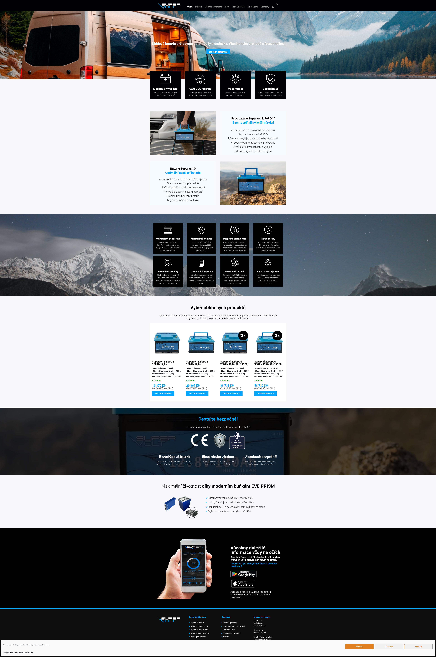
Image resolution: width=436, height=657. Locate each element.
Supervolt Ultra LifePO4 (199, 630)
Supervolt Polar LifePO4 (199, 626)
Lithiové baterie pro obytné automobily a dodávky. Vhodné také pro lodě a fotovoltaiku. (218, 44)
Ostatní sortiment (213, 7)
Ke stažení (253, 7)
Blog (227, 7)
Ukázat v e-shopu (163, 393)
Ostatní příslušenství (198, 637)
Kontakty (264, 7)
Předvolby (418, 647)
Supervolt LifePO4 (197, 623)
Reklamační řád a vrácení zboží (234, 626)
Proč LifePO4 (238, 7)
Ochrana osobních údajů (231, 633)
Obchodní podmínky (230, 623)
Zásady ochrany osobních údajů (23, 652)
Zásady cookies (8, 652)
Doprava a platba (229, 630)
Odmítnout (389, 647)
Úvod (189, 7)
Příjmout (359, 647)
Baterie (198, 7)
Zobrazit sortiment (218, 51)
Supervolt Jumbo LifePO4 (200, 633)
